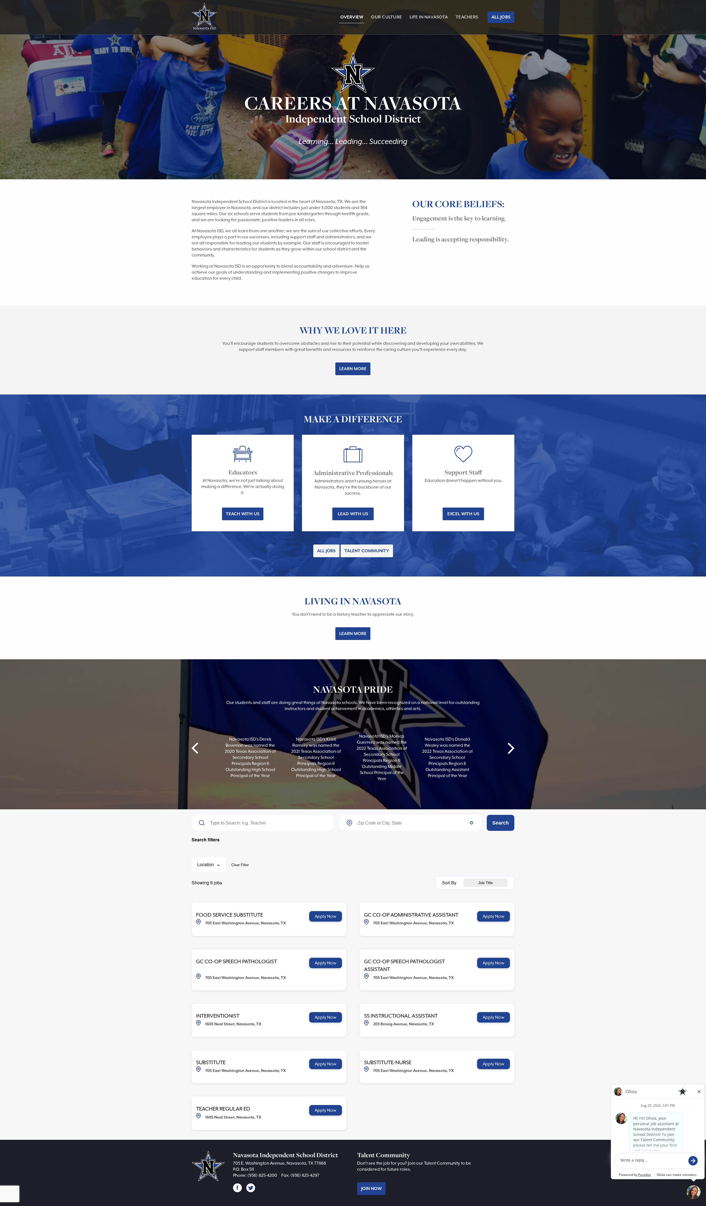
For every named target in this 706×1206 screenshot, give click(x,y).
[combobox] (410, 823)
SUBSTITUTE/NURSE (387, 1062)
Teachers (467, 17)
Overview (351, 17)
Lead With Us (353, 513)
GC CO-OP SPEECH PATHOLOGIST (236, 961)
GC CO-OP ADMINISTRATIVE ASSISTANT (411, 915)
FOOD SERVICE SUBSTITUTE (229, 915)
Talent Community (366, 550)
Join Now (371, 1188)
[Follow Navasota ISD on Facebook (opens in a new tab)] (237, 1187)
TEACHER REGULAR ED (223, 1109)
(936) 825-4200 (262, 1175)
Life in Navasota (429, 17)
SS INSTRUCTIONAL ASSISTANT (401, 1016)
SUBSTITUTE (211, 1062)
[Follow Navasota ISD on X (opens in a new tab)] (250, 1187)
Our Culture (386, 17)
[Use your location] (471, 823)
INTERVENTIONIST (217, 1016)
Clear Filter (240, 865)
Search (500, 823)
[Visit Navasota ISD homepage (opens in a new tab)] (205, 18)
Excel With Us (463, 513)
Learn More (353, 368)
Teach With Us (243, 513)
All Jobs (500, 17)
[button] (209, 864)
